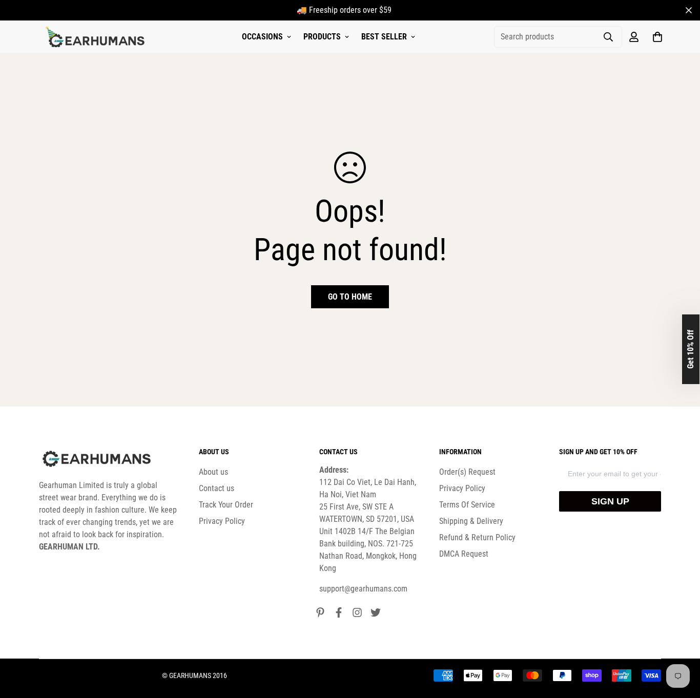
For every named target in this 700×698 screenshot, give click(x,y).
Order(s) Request (467, 472)
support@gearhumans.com (363, 589)
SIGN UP (610, 501)
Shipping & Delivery (471, 521)
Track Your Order (226, 505)
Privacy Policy (222, 521)
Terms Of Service (467, 505)
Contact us (216, 488)
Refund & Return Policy (477, 537)
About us (213, 472)
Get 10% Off (690, 349)
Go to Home (350, 297)
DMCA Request (463, 554)
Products (322, 36)
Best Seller (384, 36)
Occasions (262, 36)
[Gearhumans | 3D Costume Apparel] (96, 37)
